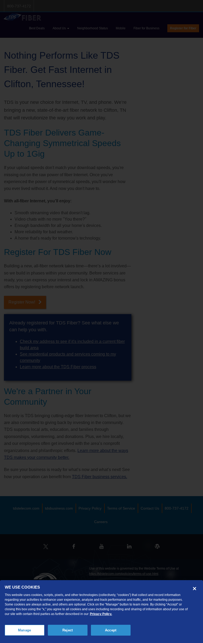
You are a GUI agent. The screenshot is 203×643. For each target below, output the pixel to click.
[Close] (194, 588)
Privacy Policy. (101, 614)
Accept (110, 630)
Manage (24, 630)
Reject (67, 630)
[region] (101, 611)
